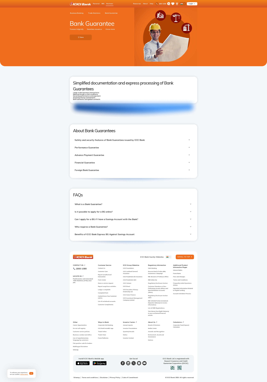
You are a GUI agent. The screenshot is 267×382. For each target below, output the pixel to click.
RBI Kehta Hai (152, 280)
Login (191, 4)
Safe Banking (152, 268)
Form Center (102, 280)
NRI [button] (103, 4)
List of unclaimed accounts (106, 301)
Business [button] (109, 4)
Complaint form (103, 293)
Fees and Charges (179, 276)
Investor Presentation (130, 328)
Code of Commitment (130, 377)
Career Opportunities (80, 325)
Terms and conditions (90, 377)
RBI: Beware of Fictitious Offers (158, 276)
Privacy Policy (115, 377)
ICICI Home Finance (129, 295)
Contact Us (101, 268)
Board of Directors (154, 325)
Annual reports (128, 325)
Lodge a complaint (104, 289)
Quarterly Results (128, 331)
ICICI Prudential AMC (129, 280)
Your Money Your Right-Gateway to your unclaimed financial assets (158, 313)
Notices (150, 340)
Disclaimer (104, 377)
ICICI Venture (127, 283)
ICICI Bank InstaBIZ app (105, 328)
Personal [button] (96, 4)
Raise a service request (105, 283)
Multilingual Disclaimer (80, 346)
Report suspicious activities (107, 286)
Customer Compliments (105, 304)
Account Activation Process (182, 293)
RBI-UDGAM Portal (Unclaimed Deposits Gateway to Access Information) (158, 303)
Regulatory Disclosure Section (158, 283)
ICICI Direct (126, 286)
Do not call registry (79, 328)
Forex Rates (177, 273)
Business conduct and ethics (82, 335)
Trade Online (102, 331)
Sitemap (76, 350)
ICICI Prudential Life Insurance (132, 276)
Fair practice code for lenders (82, 343)
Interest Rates (177, 270)
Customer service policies (81, 331)
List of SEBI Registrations (156, 308)
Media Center (152, 328)
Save (82, 37)
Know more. (24, 374)
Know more (110, 29)
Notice (125, 335)
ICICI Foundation (128, 268)
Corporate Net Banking (105, 325)
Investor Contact (128, 338)
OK (31, 373)
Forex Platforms (103, 338)
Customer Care (103, 271)
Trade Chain (102, 335)
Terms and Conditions (180, 280)
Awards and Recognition (156, 331)
